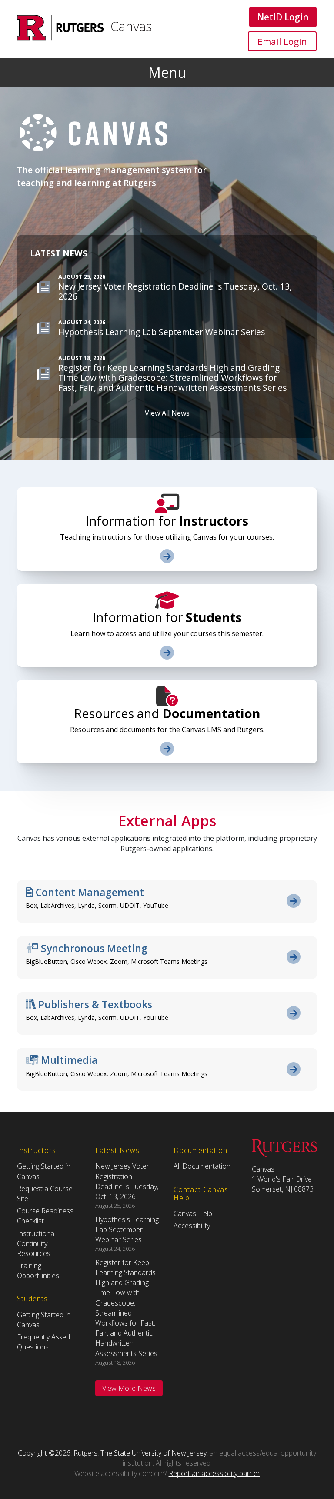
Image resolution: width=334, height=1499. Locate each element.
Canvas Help (193, 1213)
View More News (129, 1388)
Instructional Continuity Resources (36, 1243)
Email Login (282, 41)
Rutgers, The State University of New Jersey (140, 1453)
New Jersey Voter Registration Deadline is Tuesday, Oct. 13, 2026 (126, 1181)
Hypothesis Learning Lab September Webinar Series (127, 1229)
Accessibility (192, 1225)
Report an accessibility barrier (214, 1473)
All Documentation (202, 1166)
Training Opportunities (38, 1270)
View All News (167, 413)
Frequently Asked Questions (43, 1342)
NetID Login (283, 16)
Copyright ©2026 (44, 1453)
